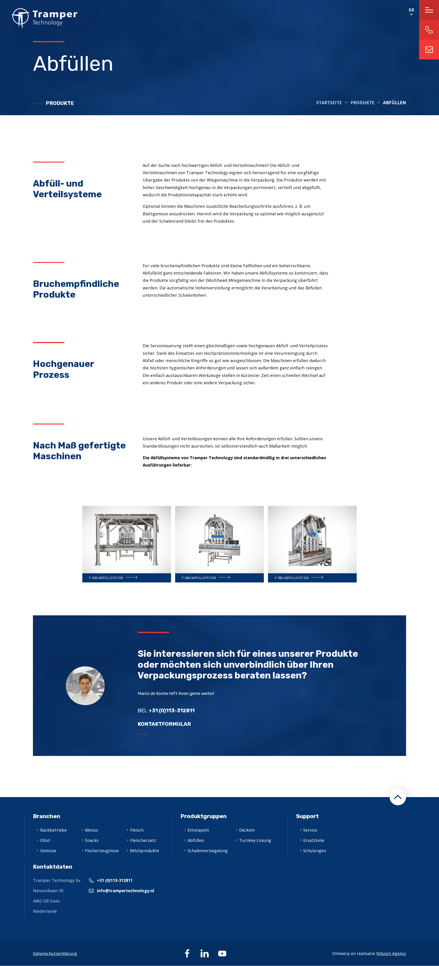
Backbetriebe (53, 830)
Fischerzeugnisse (102, 850)
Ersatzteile (313, 840)
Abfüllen (195, 840)
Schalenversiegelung (207, 850)
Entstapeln (198, 830)
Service (310, 830)
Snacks (92, 840)
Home (38, 18)
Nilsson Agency (391, 953)
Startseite (329, 103)
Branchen (46, 816)
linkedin (205, 953)
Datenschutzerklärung (55, 953)
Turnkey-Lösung (255, 840)
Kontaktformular (164, 724)
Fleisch (137, 830)
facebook (187, 953)
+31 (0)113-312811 (115, 880)
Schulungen (314, 850)
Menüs (91, 830)
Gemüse (48, 850)
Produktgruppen (203, 816)
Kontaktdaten (52, 866)
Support (307, 816)
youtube (222, 953)
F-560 (219, 544)
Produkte (60, 103)
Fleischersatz (143, 840)
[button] (398, 797)
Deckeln (247, 830)
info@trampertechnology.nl (429, 49)
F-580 (312, 544)
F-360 (126, 544)
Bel (166, 710)
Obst (45, 840)
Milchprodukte (144, 850)
